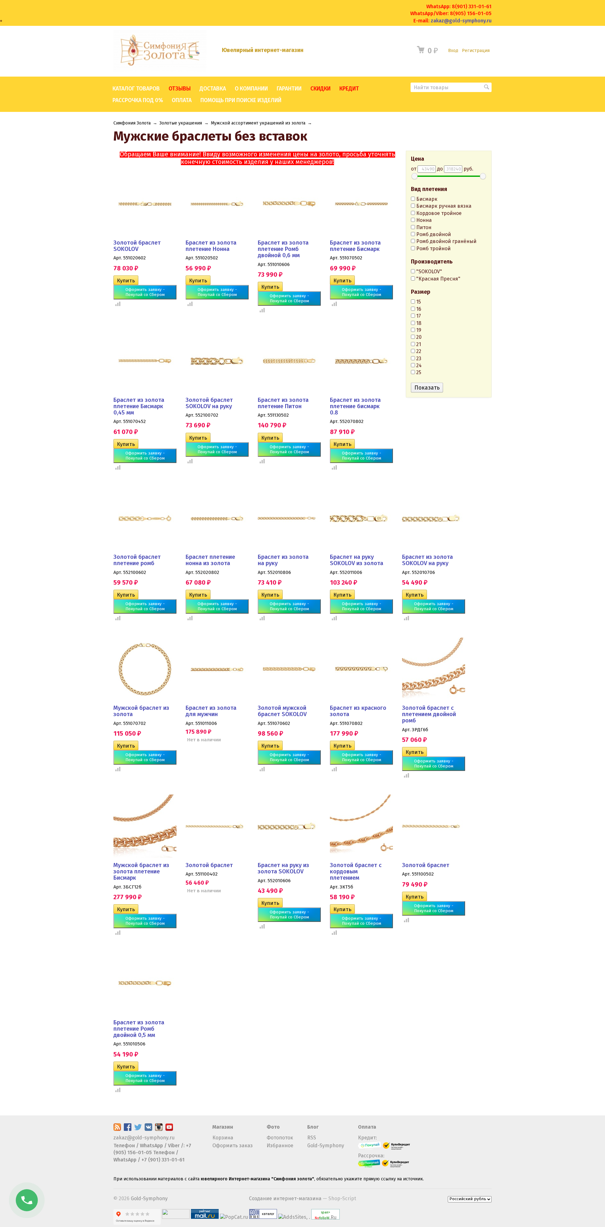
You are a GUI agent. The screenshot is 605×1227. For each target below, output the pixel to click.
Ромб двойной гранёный (445, 241)
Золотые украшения (180, 123)
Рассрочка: (371, 1156)
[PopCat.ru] (234, 1217)
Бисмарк (426, 199)
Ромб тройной (433, 249)
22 (418, 351)
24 (418, 365)
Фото (273, 1127)
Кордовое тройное (438, 213)
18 (418, 323)
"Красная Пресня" (437, 279)
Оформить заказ (232, 1146)
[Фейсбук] (127, 1129)
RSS (311, 1138)
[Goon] (263, 1217)
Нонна (423, 220)
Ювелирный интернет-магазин (262, 50)
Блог (313, 1127)
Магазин (222, 1127)
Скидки (320, 88)
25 (418, 372)
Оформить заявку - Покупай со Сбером (145, 292)
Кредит (349, 88)
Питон (423, 227)
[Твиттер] (138, 1129)
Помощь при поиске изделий (240, 100)
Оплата (182, 100)
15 (418, 302)
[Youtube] (169, 1129)
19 (418, 330)
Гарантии (289, 88)
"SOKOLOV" (428, 272)
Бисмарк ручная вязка (443, 206)
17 (418, 316)
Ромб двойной (433, 234)
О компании (251, 88)
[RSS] (117, 1129)
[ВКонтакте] (148, 1129)
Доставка (212, 88)
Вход (453, 50)
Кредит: (367, 1138)
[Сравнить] (116, 303)
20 (418, 337)
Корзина (222, 1138)
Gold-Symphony (325, 1146)
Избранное (280, 1146)
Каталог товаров (136, 88)
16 (418, 309)
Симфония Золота (132, 123)
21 (418, 344)
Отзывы (180, 88)
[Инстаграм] (159, 1129)
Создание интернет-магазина (285, 1198)
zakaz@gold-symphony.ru (461, 21)
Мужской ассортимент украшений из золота (258, 123)
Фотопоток (280, 1138)
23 (418, 359)
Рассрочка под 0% (137, 100)
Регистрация (476, 50)
